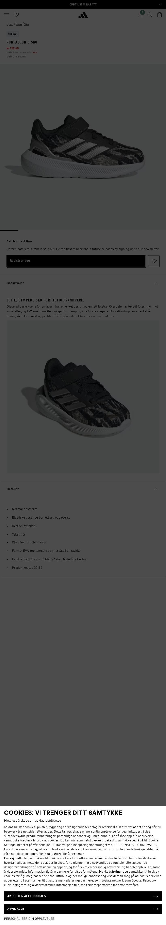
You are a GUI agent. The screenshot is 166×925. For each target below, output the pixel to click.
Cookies (57, 854)
